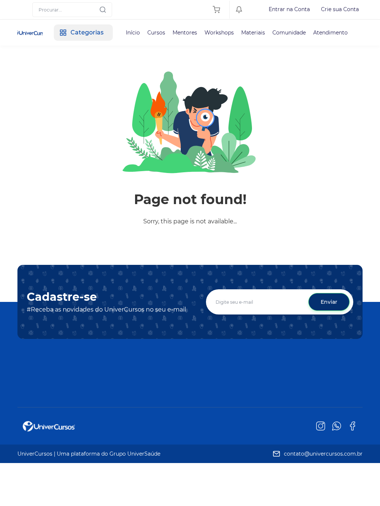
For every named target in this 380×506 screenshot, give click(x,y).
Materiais (253, 32)
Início (133, 32)
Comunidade (289, 32)
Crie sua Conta (340, 9)
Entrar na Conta (289, 9)
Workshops (219, 32)
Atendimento (330, 32)
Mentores (185, 32)
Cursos (156, 32)
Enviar (329, 302)
